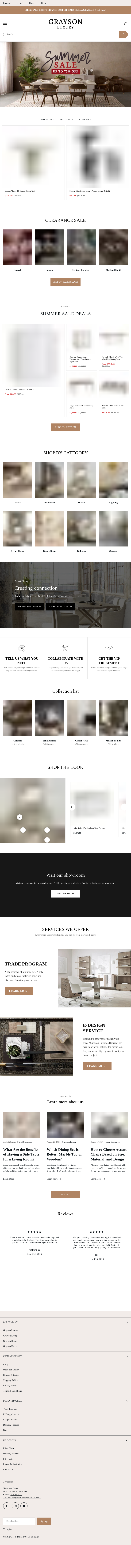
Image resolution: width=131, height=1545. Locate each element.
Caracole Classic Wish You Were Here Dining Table (112, 358)
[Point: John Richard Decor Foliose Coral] (23, 830)
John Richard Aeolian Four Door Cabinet (89, 828)
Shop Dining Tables (29, 606)
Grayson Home (10, 1341)
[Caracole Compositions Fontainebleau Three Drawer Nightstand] (81, 339)
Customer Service (12, 1356)
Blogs (5, 1430)
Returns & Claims (11, 1375)
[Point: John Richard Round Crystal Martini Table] (47, 840)
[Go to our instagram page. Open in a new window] (15, 1505)
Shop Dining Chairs (60, 606)
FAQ (5, 1364)
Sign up (43, 1521)
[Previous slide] (71, 807)
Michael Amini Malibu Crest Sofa (112, 406)
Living (19, 3)
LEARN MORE (19, 991)
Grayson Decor (10, 1346)
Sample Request (10, 1419)
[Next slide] (124, 807)
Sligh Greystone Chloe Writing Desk (81, 406)
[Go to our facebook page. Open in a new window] (6, 1505)
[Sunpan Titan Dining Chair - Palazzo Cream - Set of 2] (97, 157)
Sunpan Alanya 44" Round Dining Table (20, 191)
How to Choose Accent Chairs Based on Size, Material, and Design (109, 1154)
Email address (12, 1521)
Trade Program (10, 1409)
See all (65, 1194)
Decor (43, 3)
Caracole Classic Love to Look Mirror (19, 389)
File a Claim (8, 1448)
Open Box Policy (11, 1370)
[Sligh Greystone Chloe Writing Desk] (81, 387)
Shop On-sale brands (65, 282)
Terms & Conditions (12, 1391)
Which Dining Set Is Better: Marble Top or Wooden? (64, 1154)
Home (32, 3)
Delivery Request (11, 1425)
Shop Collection (65, 427)
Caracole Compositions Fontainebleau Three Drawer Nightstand (80, 359)
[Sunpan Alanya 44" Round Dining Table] (33, 157)
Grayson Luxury (10, 1330)
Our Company (10, 1322)
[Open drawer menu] (4, 23)
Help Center (9, 1440)
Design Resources (12, 1401)
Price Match (8, 1459)
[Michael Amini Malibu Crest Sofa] (114, 387)
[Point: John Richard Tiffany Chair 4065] (47, 830)
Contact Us (8, 1469)
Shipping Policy (10, 1380)
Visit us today (65, 893)
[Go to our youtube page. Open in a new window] (23, 1505)
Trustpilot (7, 1529)
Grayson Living (10, 1336)
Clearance (85, 119)
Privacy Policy (9, 1385)
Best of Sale (66, 119)
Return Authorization (12, 1464)
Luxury (6, 3)
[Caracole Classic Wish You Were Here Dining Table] (114, 339)
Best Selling (47, 119)
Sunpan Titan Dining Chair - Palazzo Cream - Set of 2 (89, 191)
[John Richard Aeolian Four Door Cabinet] (92, 803)
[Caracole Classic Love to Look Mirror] (33, 355)
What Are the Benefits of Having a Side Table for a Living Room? (21, 1154)
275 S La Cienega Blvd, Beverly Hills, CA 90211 (22, 1498)
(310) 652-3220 (16, 1494)
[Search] (123, 34)
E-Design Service (11, 1414)
